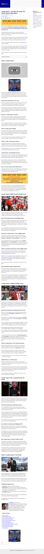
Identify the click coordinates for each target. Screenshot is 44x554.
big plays (17, 27)
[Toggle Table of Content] (26, 57)
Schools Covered (5, 515)
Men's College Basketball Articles (8, 517)
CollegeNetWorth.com (13, 503)
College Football (4, 16)
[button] (42, 3)
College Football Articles (6, 516)
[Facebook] (1, 17)
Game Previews (5, 527)
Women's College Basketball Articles (8, 520)
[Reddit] (9, 17)
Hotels (7, 22)
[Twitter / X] (3, 17)
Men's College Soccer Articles (7, 519)
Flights (3, 22)
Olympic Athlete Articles (6, 521)
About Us (32, 550)
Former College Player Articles (7, 526)
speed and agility (9, 42)
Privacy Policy (27, 550)
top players (5, 257)
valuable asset (23, 42)
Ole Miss (2, 14)
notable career (11, 312)
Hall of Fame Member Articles (7, 525)
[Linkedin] (7, 17)
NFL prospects (11, 305)
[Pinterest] (5, 17)
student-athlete (6, 148)
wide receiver (18, 303)
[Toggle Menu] (39, 2)
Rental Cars (19, 22)
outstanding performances (6, 253)
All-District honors (12, 255)
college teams (35, 22)
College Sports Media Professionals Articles (10, 524)
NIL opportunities (14, 495)
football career (24, 133)
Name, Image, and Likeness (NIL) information (37, 19)
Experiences (24, 22)
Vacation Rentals (12, 22)
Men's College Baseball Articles (7, 522)
